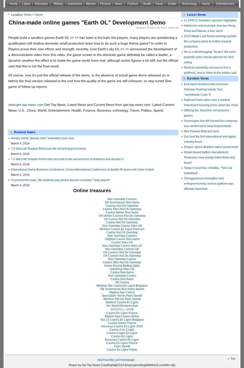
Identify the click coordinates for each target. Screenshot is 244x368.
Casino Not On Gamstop (122, 222)
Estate (172, 3)
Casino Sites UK (122, 242)
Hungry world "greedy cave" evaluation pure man (42, 138)
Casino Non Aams (122, 272)
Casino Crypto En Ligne (122, 333)
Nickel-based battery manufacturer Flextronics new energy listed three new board (209, 157)
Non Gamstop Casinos (122, 199)
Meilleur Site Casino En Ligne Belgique (122, 285)
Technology (189, 3)
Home (14, 3)
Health (147, 3)
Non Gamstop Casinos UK (122, 249)
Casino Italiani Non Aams (122, 212)
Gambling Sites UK (122, 269)
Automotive (75, 3)
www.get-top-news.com (25, 105)
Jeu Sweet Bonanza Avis (122, 305)
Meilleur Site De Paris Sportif (122, 299)
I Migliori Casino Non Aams (122, 239)
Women (91, 3)
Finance (105, 3)
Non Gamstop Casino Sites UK (122, 225)
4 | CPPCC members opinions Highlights (210, 20)
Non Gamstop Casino (122, 259)
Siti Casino (122, 282)
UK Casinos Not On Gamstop (122, 252)
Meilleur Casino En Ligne (122, 302)
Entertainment (225, 3)
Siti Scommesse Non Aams (122, 202)
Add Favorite (105, 360)
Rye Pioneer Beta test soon (201, 131)
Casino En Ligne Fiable (122, 349)
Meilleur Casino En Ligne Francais (122, 229)
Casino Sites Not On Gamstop (122, 209)
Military (58, 3)
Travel (159, 3)
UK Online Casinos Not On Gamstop (122, 215)
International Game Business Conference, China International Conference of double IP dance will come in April (82, 169)
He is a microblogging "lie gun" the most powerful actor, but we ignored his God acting (209, 57)
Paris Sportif (122, 346)
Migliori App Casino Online (122, 316)
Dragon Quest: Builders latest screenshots (211, 147)
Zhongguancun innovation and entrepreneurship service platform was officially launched (209, 184)
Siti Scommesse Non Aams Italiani (122, 289)
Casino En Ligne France (122, 313)
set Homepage (125, 360)
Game (206, 3)
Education (41, 3)
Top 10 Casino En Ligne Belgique (122, 319)
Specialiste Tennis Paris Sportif (122, 295)
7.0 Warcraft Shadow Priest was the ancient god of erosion (48, 148)
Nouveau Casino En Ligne (122, 339)
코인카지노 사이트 (122, 309)
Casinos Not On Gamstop (122, 205)
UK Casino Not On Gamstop (122, 219)
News (118, 3)
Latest (26, 3)
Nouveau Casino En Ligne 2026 (122, 326)
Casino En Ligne (122, 336)
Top (232, 358)
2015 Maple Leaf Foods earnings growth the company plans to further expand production (210, 41)
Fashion (132, 3)
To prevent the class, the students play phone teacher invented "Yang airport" (60, 180)
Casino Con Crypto (122, 329)
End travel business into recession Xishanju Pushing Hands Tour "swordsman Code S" (206, 89)
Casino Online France (122, 323)
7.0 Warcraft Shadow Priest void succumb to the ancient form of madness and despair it (67, 159)
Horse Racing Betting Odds (122, 265)
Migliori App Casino (122, 292)
